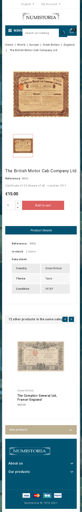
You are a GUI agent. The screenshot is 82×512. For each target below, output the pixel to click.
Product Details (41, 230)
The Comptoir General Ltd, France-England (37, 397)
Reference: (13, 178)
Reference (19, 243)
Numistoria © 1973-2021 (41, 502)
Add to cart (43, 205)
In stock (17, 251)
